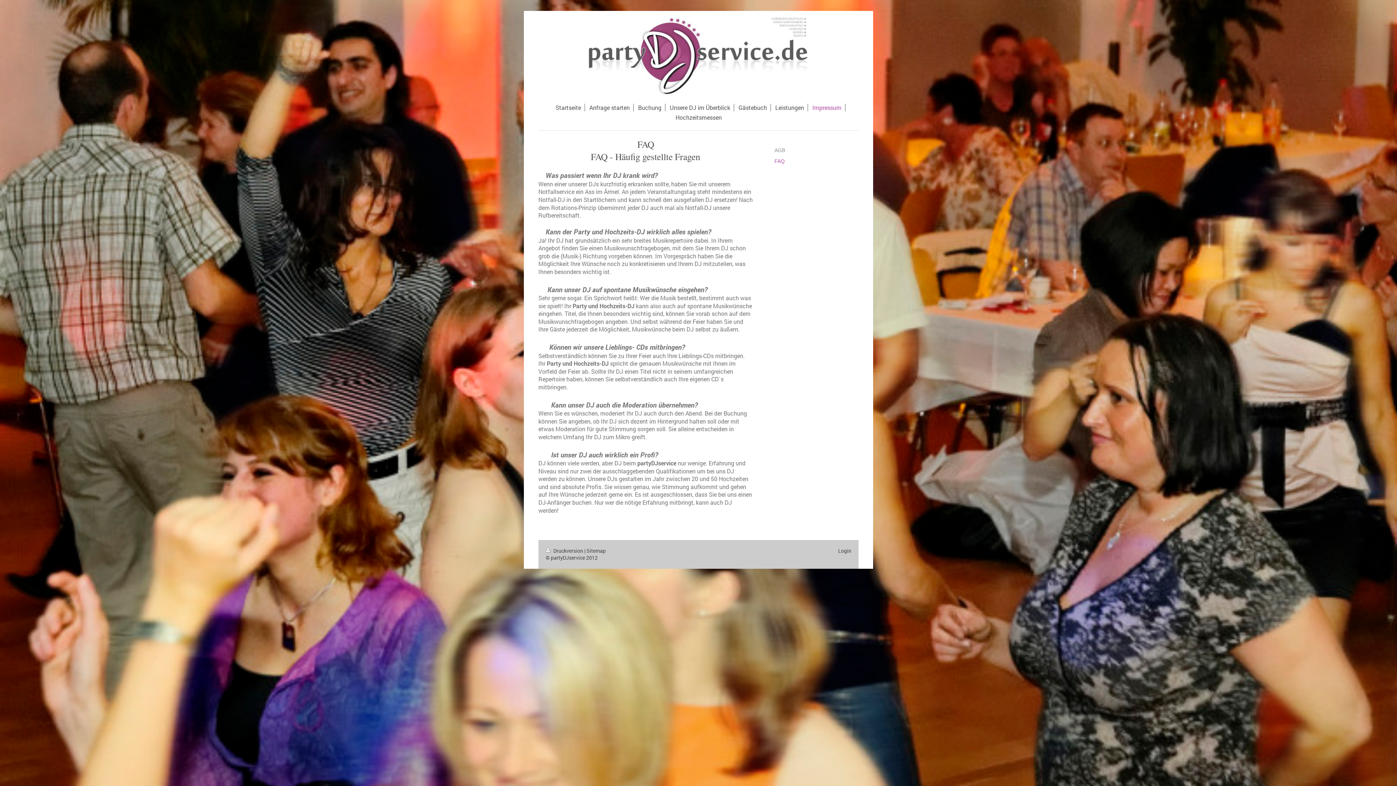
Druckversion (568, 550)
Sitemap (596, 550)
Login (844, 550)
